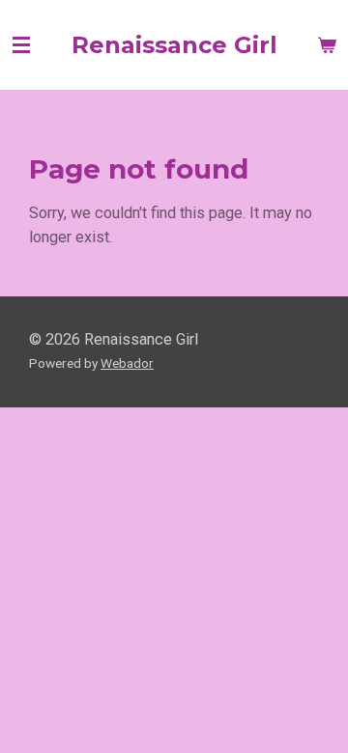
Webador (127, 363)
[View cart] (326, 45)
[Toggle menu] (21, 45)
